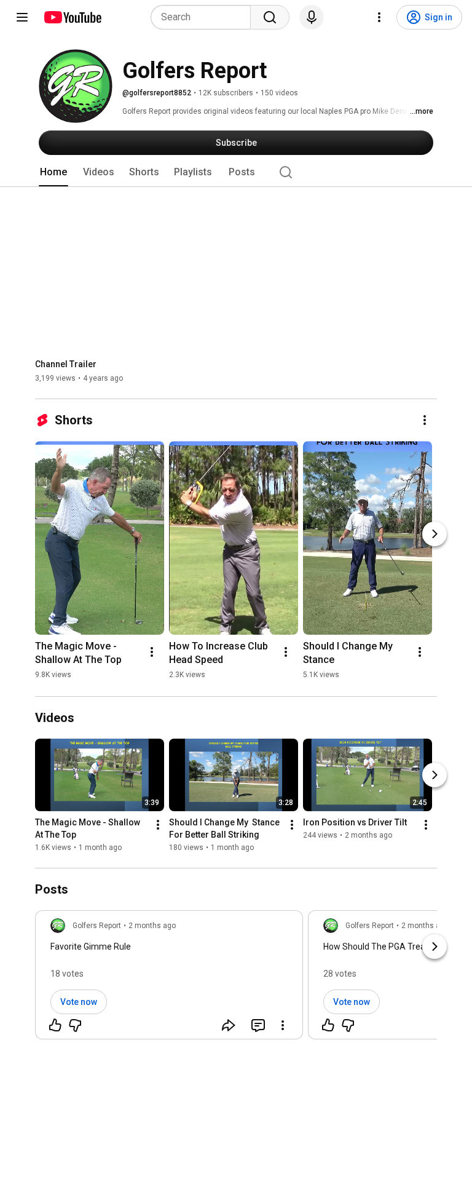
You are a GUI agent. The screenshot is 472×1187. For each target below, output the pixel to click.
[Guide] (22, 17)
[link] (169, 978)
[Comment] (258, 1025)
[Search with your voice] (311, 17)
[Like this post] (55, 1025)
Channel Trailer (65, 364)
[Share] (228, 1025)
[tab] (53, 172)
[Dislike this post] (75, 1025)
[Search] (269, 17)
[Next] (434, 534)
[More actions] (424, 420)
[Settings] (379, 17)
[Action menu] (282, 1025)
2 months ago (152, 925)
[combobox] (204, 17)
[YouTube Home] (72, 17)
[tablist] (236, 172)
